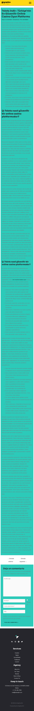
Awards (17, 674)
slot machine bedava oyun (19, 279)
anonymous (16, 19)
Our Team (17, 671)
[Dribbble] (15, 641)
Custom (17, 662)
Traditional (17, 659)
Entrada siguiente (23, 559)
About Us (17, 669)
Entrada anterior (11, 559)
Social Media (17, 657)
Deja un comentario (7, 19)
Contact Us (17, 678)
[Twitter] (22, 641)
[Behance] (12, 641)
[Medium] (18, 641)
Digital (17, 655)
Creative (17, 653)
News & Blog (17, 676)
